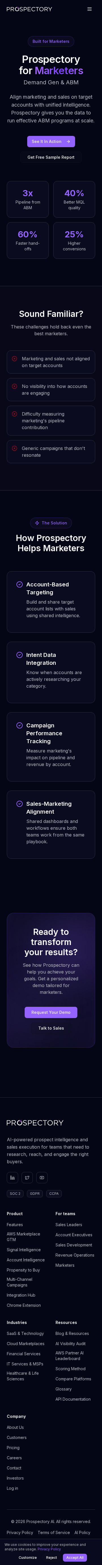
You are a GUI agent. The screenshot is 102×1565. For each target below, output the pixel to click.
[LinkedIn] (12, 1177)
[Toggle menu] (89, 9)
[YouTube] (42, 1177)
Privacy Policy (49, 1549)
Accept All (75, 1557)
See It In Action (46, 141)
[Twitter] (27, 1177)
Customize (28, 1557)
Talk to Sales (51, 1028)
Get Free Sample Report (51, 157)
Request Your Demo (51, 1012)
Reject (51, 1557)
